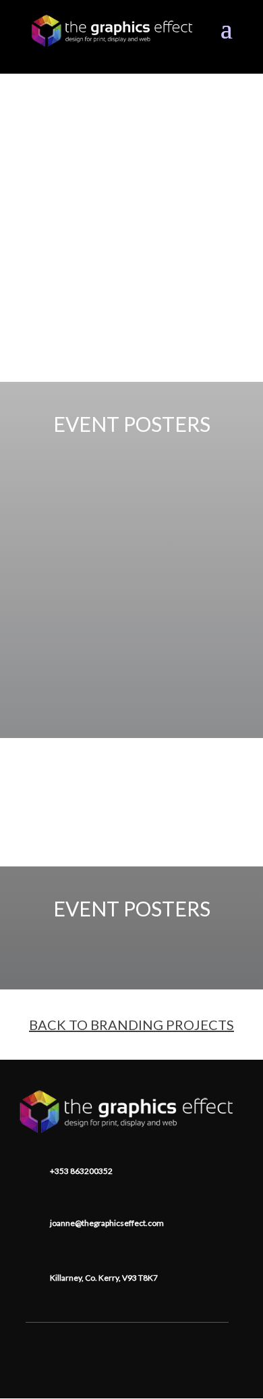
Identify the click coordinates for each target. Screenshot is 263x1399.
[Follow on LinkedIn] (127, 1342)
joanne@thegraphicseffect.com (107, 1223)
